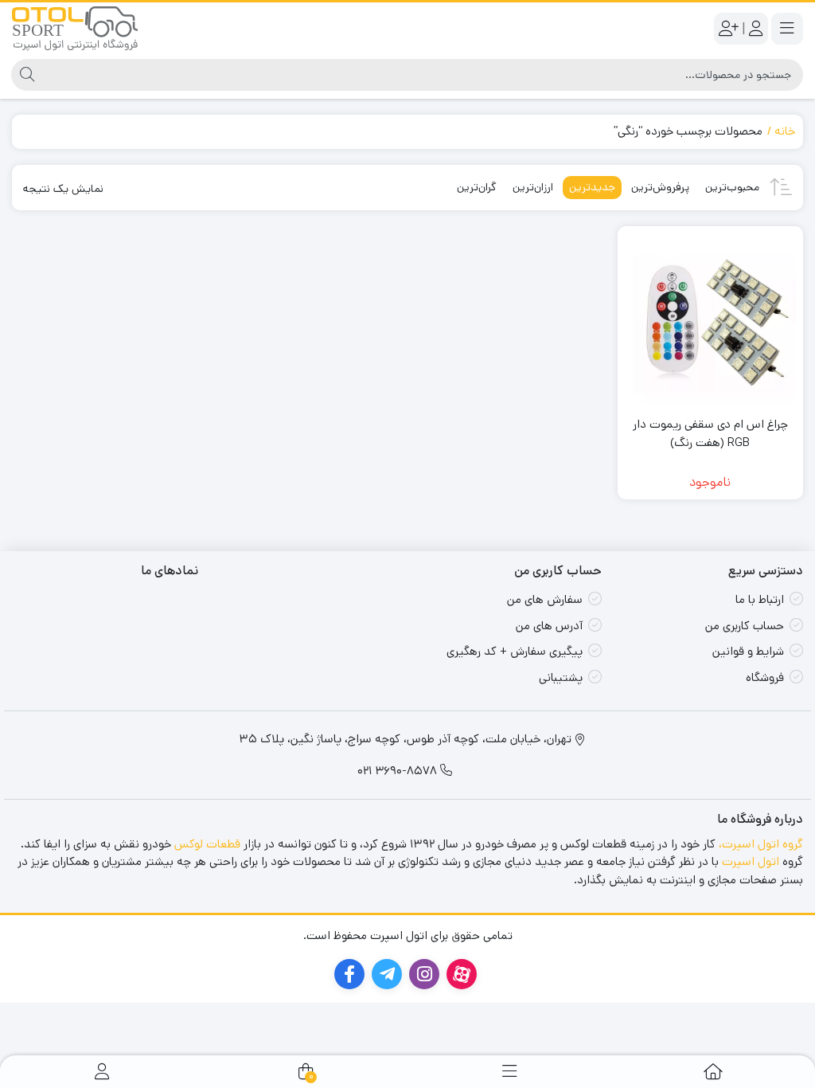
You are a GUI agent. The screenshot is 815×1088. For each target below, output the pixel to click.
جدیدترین (592, 187)
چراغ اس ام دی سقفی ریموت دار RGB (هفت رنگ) (710, 433)
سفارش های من (545, 599)
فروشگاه (765, 677)
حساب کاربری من (744, 625)
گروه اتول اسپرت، (761, 844)
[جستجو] (25, 75)
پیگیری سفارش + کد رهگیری (514, 651)
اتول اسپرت (750, 861)
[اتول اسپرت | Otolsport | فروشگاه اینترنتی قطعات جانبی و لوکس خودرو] (75, 28)
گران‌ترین (477, 187)
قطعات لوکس (207, 844)
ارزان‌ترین (533, 187)
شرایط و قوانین (748, 651)
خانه (784, 131)
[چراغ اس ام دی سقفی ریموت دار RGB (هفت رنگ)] (711, 319)
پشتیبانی (561, 677)
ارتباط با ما (759, 599)
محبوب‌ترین (732, 187)
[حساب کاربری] (102, 1071)
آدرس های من (549, 625)
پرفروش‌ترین (660, 187)
